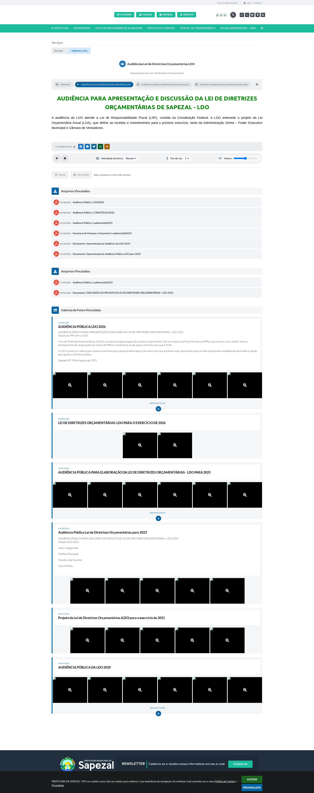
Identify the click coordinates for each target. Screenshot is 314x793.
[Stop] (65, 158)
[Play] (57, 158)
